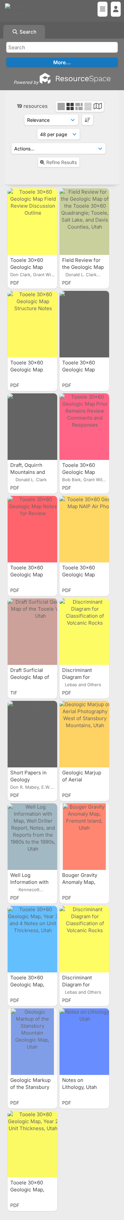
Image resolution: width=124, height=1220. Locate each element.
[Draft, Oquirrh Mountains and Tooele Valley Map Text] (32, 426)
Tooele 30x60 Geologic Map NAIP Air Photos (81, 574)
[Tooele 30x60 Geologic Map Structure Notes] (32, 324)
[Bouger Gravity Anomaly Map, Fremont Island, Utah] (84, 836)
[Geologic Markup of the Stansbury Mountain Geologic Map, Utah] (32, 1041)
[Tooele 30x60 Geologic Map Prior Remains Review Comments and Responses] (84, 426)
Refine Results (61, 162)
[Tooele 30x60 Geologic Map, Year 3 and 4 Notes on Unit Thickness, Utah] (32, 939)
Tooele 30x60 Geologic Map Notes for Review (31, 574)
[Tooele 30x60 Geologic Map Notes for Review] (32, 529)
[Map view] (98, 107)
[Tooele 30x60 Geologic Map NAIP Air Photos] (84, 529)
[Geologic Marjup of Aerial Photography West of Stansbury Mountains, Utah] (84, 734)
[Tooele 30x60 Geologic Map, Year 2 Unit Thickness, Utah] (32, 1144)
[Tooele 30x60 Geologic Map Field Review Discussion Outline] (32, 221)
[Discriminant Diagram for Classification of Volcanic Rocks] (84, 631)
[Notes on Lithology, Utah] (84, 1041)
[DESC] (87, 119)
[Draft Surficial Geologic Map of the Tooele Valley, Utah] (32, 631)
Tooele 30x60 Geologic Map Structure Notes (29, 369)
